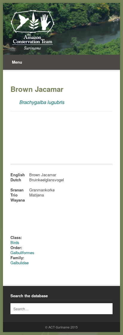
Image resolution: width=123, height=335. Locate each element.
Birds (14, 242)
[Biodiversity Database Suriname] (32, 30)
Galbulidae (19, 262)
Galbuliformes (22, 252)
